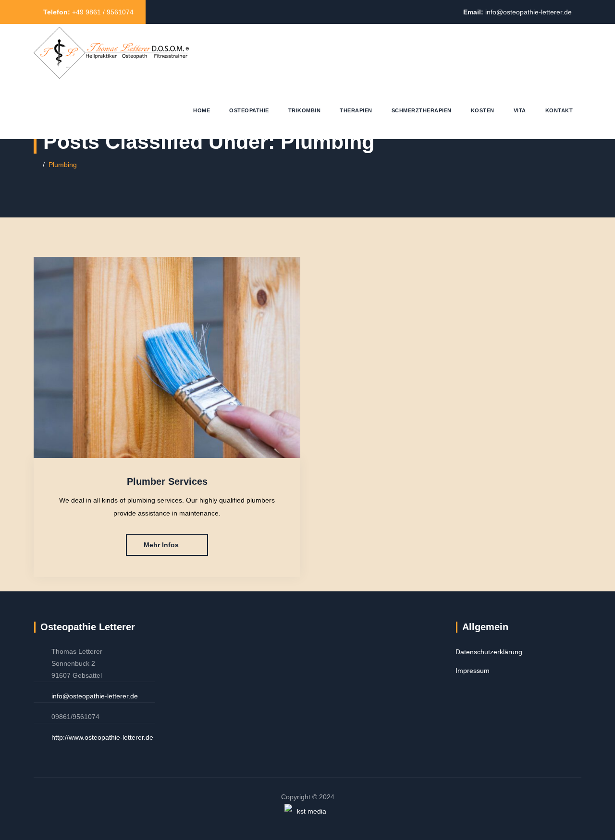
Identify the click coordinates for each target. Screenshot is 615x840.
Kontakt (559, 110)
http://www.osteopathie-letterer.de (102, 737)
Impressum (472, 670)
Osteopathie (249, 110)
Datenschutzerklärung (488, 652)
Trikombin (304, 110)
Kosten (482, 110)
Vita (520, 110)
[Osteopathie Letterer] (111, 53)
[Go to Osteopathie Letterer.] (36, 164)
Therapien (356, 110)
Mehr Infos (161, 545)
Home (201, 110)
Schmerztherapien (422, 110)
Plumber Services (167, 481)
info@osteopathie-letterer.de (528, 12)
